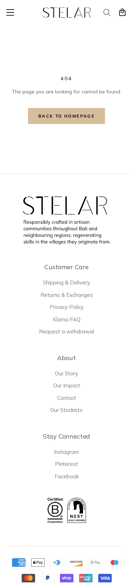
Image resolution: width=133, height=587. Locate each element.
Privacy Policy (67, 307)
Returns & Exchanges (66, 295)
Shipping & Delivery (66, 282)
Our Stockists (66, 410)
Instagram (66, 452)
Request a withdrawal (66, 331)
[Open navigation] (10, 12)
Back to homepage (66, 116)
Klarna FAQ (67, 319)
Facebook (67, 476)
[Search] (107, 12)
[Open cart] (122, 12)
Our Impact (66, 385)
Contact (66, 398)
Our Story (66, 373)
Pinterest (66, 464)
